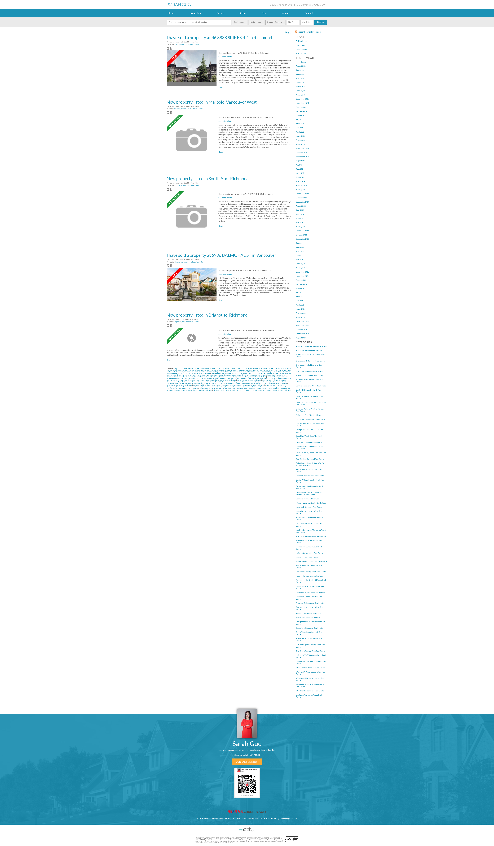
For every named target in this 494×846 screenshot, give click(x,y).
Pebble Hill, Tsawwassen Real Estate (310, 576)
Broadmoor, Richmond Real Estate (309, 375)
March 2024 (300, 181)
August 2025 (301, 115)
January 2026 (301, 95)
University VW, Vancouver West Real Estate (213, 388)
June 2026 (300, 74)
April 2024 (300, 177)
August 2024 (301, 161)
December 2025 (302, 99)
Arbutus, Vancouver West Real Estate (311, 346)
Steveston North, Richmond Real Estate (255, 387)
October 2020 (301, 329)
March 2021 (300, 309)
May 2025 (300, 128)
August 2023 (301, 206)
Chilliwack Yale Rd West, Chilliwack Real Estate (245, 372)
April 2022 (300, 255)
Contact (309, 13)
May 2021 (300, 301)
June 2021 (300, 296)
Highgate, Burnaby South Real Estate (311, 503)
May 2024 (300, 173)
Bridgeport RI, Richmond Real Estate (310, 361)
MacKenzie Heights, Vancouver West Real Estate (220, 380)
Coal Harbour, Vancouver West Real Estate (196, 373)
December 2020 (302, 321)
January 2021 (301, 317)
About (285, 13)
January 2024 (301, 189)
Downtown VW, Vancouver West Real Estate (204, 375)
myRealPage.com (247, 830)
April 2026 (300, 82)
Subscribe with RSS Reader (309, 31)
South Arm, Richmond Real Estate (309, 628)
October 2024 (301, 152)
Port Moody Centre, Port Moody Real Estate (222, 383)
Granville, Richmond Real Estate (308, 499)
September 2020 (302, 334)
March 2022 (300, 259)
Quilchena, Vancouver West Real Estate (179, 385)
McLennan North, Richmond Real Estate (275, 380)
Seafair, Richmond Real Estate (308, 617)
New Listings (301, 45)
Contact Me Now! (247, 761)
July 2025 (299, 119)
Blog (264, 13)
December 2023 (302, 194)
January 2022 (301, 268)
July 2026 (299, 70)
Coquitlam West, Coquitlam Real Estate (249, 373)
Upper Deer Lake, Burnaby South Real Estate (242, 388)
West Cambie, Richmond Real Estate (310, 668)
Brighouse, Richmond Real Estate (309, 371)
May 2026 (300, 78)
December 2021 (302, 272)
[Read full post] (192, 68)
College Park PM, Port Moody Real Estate (224, 373)
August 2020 (301, 338)
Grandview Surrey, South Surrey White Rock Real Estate (308, 493)
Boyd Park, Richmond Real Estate (309, 350)
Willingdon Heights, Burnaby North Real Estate (228, 390)
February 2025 (301, 140)
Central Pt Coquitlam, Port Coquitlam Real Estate (214, 372)
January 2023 (301, 226)
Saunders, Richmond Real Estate (309, 613)
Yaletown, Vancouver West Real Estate (278, 390)
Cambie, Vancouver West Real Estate (311, 386)
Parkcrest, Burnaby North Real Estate (311, 572)
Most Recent (301, 62)
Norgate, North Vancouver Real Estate (311, 561)
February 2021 (301, 313)
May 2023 (300, 214)
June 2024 (300, 169)
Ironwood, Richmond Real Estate (309, 507)
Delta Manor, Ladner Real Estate (309, 442)
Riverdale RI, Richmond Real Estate (310, 603)
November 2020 (302, 325)
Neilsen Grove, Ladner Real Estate (309, 553)
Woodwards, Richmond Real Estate (310, 691)
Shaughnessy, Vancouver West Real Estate (180, 387)
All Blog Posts (301, 41)
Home (171, 13)
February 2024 (301, 185)
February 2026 (301, 91)
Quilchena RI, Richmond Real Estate (310, 592)
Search (320, 22)
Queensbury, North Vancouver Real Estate (250, 383)
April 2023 (300, 218)
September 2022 (302, 239)
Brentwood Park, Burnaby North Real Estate (235, 368)
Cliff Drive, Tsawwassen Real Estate (310, 419)
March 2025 (300, 136)
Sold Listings (301, 53)
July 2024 (299, 165)
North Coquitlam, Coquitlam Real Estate (271, 382)
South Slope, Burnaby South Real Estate (229, 387)
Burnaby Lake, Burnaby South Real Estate (232, 370)
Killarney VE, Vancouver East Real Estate (189, 262)
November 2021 (302, 276)
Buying (220, 13)
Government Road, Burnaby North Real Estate (251, 377)
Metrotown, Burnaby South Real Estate (179, 382)
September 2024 (302, 156)
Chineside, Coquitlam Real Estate (309, 415)
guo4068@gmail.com (311, 4)
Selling (243, 13)
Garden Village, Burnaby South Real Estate (222, 377)
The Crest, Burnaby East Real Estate (310, 651)
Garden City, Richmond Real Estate (310, 476)
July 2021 (299, 292)
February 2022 (301, 264)
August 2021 (301, 288)
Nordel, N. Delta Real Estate (307, 557)
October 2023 (301, 198)
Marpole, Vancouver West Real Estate (311, 536)
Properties (195, 13)
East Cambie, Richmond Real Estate (310, 459)
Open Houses (301, 49)
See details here (225, 56)
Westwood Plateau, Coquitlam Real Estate (199, 390)
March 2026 (300, 86)
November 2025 (302, 103)
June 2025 (300, 124)
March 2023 (300, 222)
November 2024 (302, 148)
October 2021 (301, 280)
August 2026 (301, 66)
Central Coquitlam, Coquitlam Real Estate (185, 372)
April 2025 (300, 132)
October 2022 (301, 235)
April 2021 (300, 305)
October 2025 (301, 107)
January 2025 (301, 144)
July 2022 (299, 243)
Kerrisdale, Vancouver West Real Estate (262, 378)
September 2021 (302, 284)
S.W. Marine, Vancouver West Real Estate (229, 385)
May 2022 (300, 251)
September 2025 (302, 111)
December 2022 (302, 231)
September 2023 (302, 202)
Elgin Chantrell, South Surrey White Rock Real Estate (259, 375)
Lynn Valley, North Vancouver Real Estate (191, 380)
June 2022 (300, 247)
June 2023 (300, 210)
